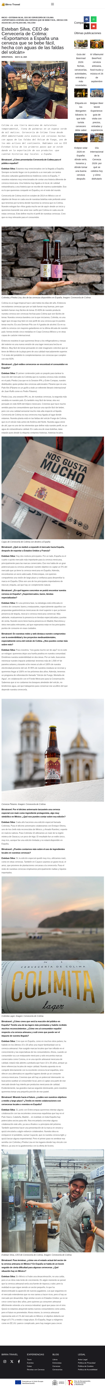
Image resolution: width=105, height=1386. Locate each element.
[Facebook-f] (19, 1361)
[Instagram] (5, 1361)
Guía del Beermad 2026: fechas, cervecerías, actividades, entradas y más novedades (81, 70)
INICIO (4, 18)
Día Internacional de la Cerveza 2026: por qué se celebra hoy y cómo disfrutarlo (96, 163)
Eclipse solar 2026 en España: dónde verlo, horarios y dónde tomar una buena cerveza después (80, 163)
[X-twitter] (12, 1361)
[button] (52, 4)
